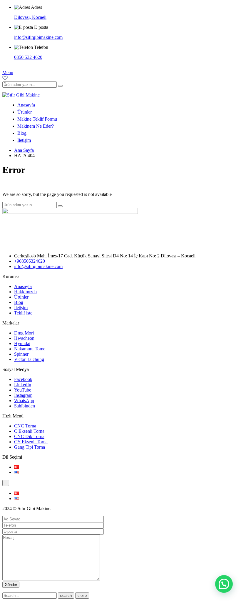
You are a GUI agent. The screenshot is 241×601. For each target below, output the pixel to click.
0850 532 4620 (28, 57)
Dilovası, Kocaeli (30, 17)
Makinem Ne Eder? (35, 126)
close (82, 595)
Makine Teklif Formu (37, 118)
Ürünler (24, 111)
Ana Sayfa (24, 150)
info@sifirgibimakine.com (38, 37)
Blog (21, 133)
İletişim (24, 140)
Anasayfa (26, 104)
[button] (224, 584)
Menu (7, 72)
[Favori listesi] (5, 78)
